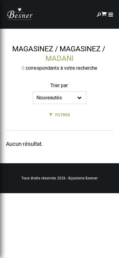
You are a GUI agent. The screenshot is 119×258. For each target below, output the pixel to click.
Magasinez (32, 49)
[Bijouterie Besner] (20, 14)
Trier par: (59, 85)
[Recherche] (99, 14)
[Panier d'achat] (103, 13)
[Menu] (110, 14)
